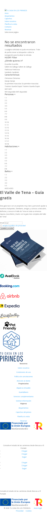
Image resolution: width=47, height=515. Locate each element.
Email (2, 223)
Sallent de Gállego (25, 67)
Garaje (12, 81)
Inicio (7, 13)
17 (8, 141)
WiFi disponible (21, 92)
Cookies (29, 511)
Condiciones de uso (23, 372)
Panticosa (16, 69)
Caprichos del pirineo (23, 412)
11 (8, 125)
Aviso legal (38, 508)
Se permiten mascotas (30, 83)
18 (8, 144)
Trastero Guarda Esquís (31, 86)
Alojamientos (9, 16)
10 (8, 122)
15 (8, 136)
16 (8, 138)
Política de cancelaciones (23, 376)
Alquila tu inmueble (23, 388)
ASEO (11, 188)
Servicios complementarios (24, 396)
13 (8, 130)
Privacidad (19, 511)
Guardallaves (23, 392)
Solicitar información (23, 401)
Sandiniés (15, 72)
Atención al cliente (23, 381)
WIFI (10, 89)
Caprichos (8, 18)
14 (8, 133)
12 (8, 127)
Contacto (8, 27)
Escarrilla (15, 64)
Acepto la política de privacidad (14, 225)
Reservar (8, 29)
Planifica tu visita (11, 24)
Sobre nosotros (10, 21)
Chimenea (16, 78)
